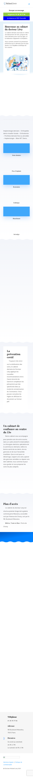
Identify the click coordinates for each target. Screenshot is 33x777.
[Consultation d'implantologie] (16, 622)
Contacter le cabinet (14, 52)
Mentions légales (8, 762)
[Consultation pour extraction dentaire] (16, 620)
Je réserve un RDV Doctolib (16, 18)
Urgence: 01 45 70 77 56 (16, 486)
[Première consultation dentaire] (16, 616)
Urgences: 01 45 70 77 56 (16, 14)
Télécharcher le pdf (14, 406)
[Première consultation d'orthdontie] (16, 618)
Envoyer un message (16, 10)
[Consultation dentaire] (16, 614)
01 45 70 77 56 (14, 85)
